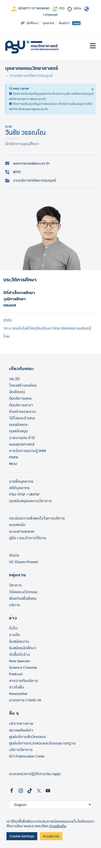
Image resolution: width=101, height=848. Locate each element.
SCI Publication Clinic (27, 756)
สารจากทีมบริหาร (23, 680)
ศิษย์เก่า (64, 22)
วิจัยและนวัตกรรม (23, 592)
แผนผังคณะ (18, 424)
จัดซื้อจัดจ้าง (19, 654)
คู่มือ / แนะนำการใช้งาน (27, 538)
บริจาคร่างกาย (21, 723)
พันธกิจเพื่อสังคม (23, 598)
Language (50, 14)
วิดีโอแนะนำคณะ (22, 418)
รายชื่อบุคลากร (21, 481)
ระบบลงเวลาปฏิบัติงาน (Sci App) (34, 774)
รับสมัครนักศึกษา (23, 648)
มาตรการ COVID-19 (25, 700)
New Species (19, 661)
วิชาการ (15, 585)
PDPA (13, 457)
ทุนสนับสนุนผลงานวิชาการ (30, 501)
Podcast (16, 674)
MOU (13, 464)
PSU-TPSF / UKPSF (24, 494)
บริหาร (14, 605)
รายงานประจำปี (22, 438)
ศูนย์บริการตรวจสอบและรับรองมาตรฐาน (42, 743)
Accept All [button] (51, 836)
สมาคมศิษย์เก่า (21, 730)
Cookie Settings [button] (22, 836)
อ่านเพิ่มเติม (57, 826)
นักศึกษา (32, 22)
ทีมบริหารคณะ (20, 398)
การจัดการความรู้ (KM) (27, 451)
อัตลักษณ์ (17, 392)
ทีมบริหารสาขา (21, 405)
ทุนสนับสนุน (18, 431)
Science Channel (23, 667)
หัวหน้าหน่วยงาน (22, 411)
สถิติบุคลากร (19, 488)
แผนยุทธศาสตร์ (21, 444)
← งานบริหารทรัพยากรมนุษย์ (29, 75)
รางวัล (14, 635)
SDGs (77, 8)
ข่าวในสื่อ (16, 687)
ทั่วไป (13, 628)
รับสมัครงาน (19, 641)
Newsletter (18, 693)
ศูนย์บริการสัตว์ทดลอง (27, 737)
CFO (61, 8)
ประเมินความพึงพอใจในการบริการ (37, 518)
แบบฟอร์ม (17, 525)
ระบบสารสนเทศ (21, 531)
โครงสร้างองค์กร (23, 385)
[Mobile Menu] (93, 47)
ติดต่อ (14, 555)
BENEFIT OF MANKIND (33, 8)
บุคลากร (48, 22)
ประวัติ (14, 379)
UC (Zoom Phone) (23, 562)
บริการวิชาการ (21, 750)
